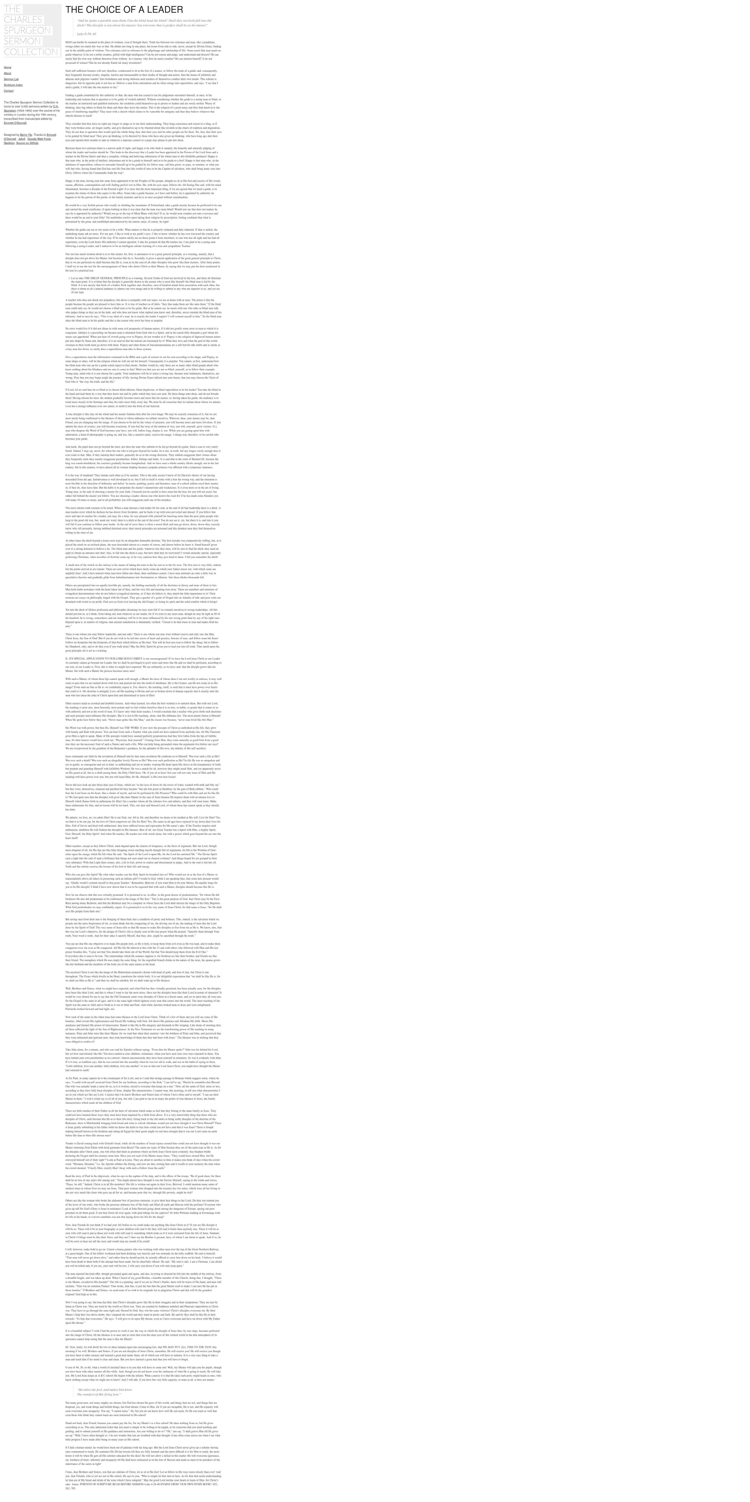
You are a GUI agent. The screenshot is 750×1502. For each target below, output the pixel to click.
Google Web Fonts (39, 139)
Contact (8, 91)
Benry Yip (26, 135)
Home (7, 67)
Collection (31, 52)
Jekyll (21, 139)
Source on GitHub (27, 143)
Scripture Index (13, 85)
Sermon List (11, 79)
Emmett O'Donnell (15, 123)
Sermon (22, 41)
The (12, 9)
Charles (23, 19)
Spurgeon (27, 30)
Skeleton (9, 143)
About (7, 73)
